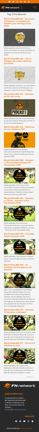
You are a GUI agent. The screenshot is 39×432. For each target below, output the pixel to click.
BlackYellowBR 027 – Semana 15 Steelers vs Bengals (19, 311)
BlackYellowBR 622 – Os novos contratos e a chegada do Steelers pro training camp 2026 (19, 22)
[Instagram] (17, 1)
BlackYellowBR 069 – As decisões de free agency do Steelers (18, 267)
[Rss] (21, 1)
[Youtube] (24, 421)
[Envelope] (28, 1)
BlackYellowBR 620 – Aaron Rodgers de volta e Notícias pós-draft (18, 61)
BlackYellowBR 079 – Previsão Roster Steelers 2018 (19, 235)
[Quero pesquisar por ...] (35, 7)
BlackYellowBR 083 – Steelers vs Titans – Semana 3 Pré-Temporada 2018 (19, 200)
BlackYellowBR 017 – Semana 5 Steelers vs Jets (19, 344)
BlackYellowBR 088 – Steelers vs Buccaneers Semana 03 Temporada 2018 (19, 162)
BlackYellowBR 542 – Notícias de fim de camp (18, 95)
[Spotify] (32, 421)
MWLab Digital (26, 428)
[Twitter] (13, 1)
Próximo (31, 377)
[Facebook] (9, 1)
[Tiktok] (25, 1)
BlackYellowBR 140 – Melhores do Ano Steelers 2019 (19, 128)
